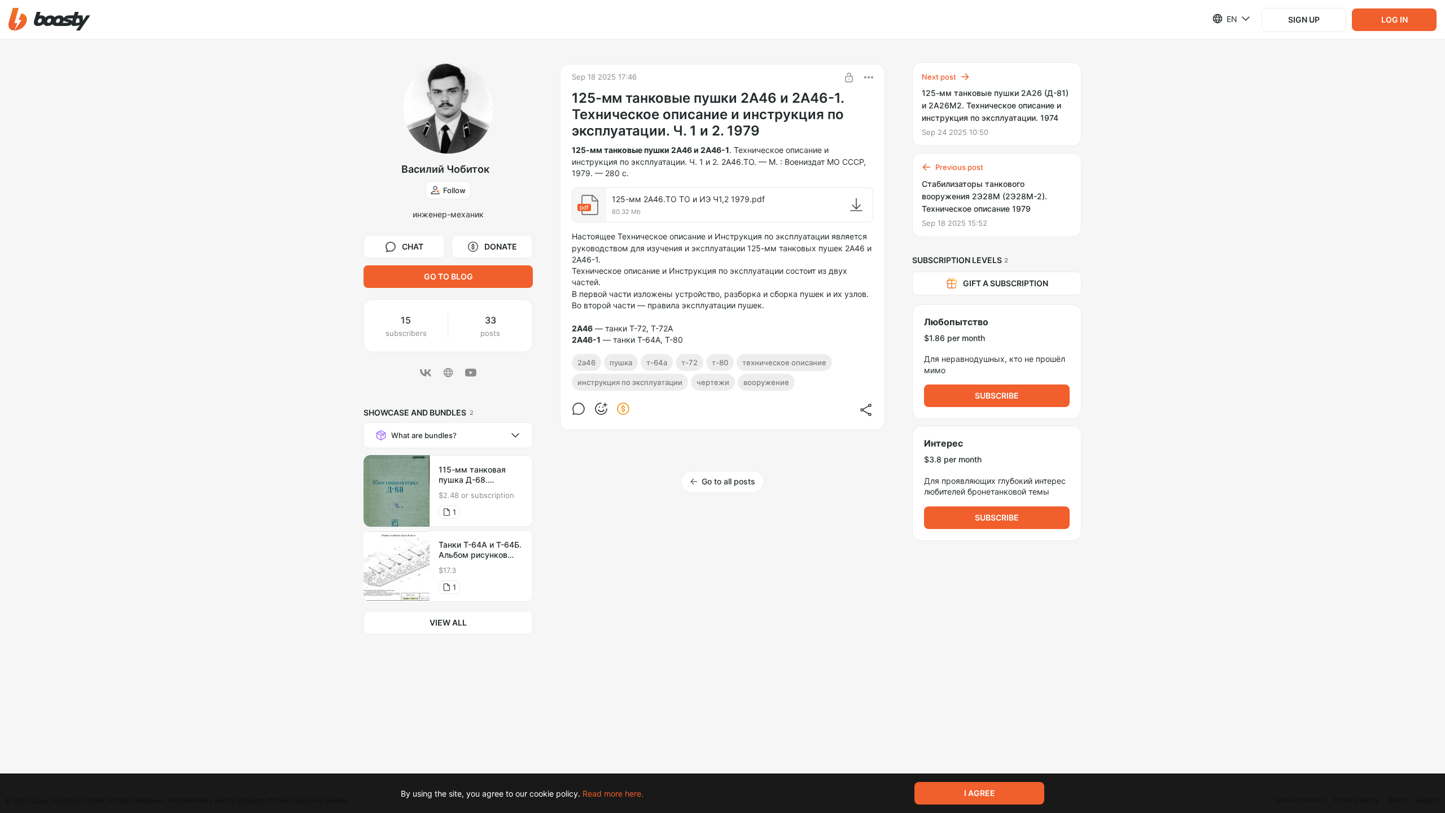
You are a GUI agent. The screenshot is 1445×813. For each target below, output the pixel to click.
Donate (500, 246)
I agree (979, 793)
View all (448, 622)
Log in (1394, 19)
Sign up (1304, 19)
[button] (49, 19)
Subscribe (997, 395)
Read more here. (613, 793)
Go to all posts (728, 481)
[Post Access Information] (849, 77)
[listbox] (1224, 18)
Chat (412, 246)
